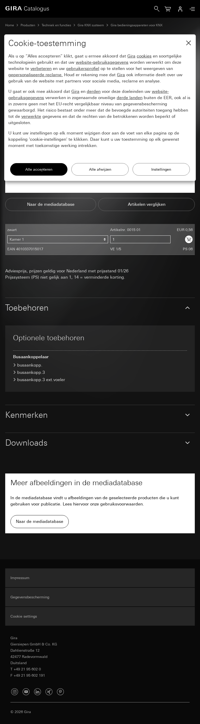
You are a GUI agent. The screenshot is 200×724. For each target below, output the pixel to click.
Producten (28, 25)
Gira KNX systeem (91, 25)
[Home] (79, 9)
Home (9, 25)
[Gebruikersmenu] (180, 9)
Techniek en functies (56, 25)
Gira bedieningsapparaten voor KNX (136, 25)
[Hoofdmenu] (191, 9)
